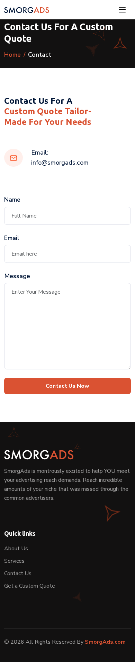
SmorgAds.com (105, 642)
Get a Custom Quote (29, 586)
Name (12, 199)
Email (11, 238)
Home (12, 54)
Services (14, 561)
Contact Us (18, 573)
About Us (16, 548)
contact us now (67, 386)
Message (17, 276)
